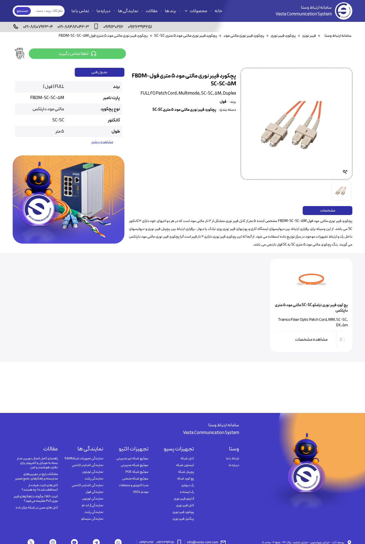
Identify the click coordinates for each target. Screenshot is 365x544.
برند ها (170, 11)
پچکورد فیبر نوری (183, 512)
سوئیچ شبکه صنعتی (135, 478)
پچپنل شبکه (186, 472)
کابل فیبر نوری (185, 505)
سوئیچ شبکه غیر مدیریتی (132, 458)
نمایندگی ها (128, 11)
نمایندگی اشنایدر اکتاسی (87, 465)
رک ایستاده (187, 492)
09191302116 (113, 27)
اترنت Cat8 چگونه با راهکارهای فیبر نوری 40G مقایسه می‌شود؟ (36, 498)
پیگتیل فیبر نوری (183, 519)
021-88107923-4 (38, 27)
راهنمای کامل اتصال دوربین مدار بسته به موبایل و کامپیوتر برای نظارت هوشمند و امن (37, 463)
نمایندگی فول (94, 492)
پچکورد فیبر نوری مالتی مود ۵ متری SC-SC (184, 110)
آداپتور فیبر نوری (184, 499)
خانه (218, 11)
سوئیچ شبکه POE (136, 472)
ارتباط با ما (232, 458)
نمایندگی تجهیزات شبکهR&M (84, 458)
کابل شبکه (187, 458)
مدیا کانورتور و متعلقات (133, 485)
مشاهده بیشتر (102, 142)
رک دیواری (187, 485)
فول (223, 102)
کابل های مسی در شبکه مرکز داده (37, 508)
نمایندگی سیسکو (92, 519)
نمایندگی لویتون (92, 472)
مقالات (151, 11)
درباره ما (103, 11)
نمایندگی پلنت (93, 478)
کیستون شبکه (185, 465)
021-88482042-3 (73, 27)
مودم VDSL (140, 492)
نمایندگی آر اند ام (92, 505)
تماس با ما (80, 11)
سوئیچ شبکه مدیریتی (134, 465)
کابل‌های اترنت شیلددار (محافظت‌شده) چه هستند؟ (40, 487)
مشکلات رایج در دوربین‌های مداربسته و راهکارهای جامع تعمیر (36, 476)
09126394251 (140, 27)
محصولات (198, 11)
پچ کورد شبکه (185, 478)
